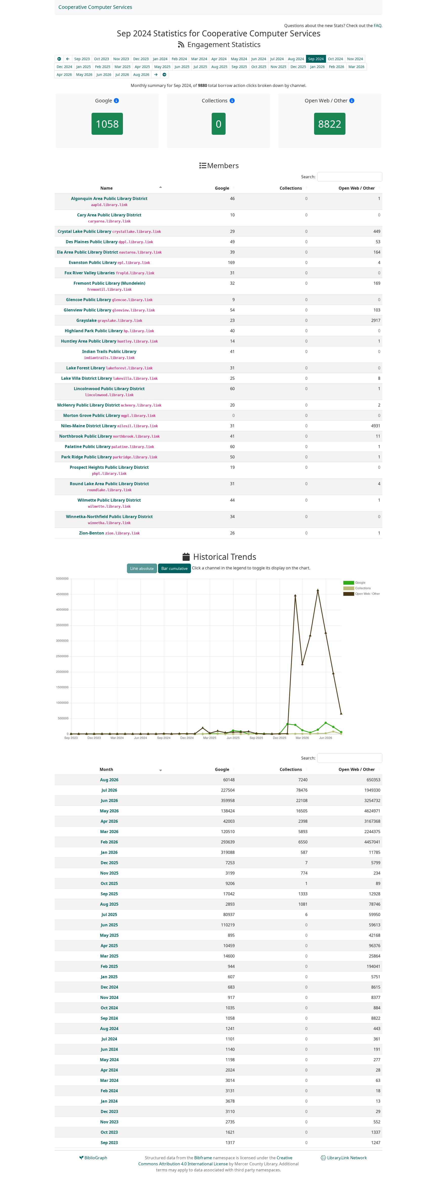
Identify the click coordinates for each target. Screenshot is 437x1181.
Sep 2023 (82, 58)
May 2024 (239, 58)
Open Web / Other (357, 188)
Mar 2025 (122, 66)
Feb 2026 (336, 66)
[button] (116, 100)
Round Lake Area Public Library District (109, 483)
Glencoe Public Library (89, 299)
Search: (308, 177)
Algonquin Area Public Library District (109, 198)
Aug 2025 (219, 66)
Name (106, 188)
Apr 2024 (219, 58)
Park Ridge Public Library (87, 457)
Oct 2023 (101, 58)
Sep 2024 (316, 58)
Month (106, 769)
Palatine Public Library (88, 446)
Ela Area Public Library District (88, 252)
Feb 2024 (179, 58)
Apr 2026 (64, 74)
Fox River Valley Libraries (90, 273)
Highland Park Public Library (94, 330)
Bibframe (203, 1158)
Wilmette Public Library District (109, 500)
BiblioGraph (95, 1158)
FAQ (377, 25)
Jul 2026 (122, 74)
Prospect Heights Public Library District (109, 467)
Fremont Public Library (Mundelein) (109, 283)
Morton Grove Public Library (92, 415)
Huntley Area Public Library (89, 341)
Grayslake (87, 320)
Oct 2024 (335, 58)
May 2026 (84, 74)
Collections (291, 188)
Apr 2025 (142, 66)
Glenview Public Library (88, 310)
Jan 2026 (317, 66)
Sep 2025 (239, 66)
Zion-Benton (92, 533)
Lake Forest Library (86, 368)
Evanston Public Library (93, 262)
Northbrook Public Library (86, 436)
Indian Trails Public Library (109, 351)
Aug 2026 (141, 74)
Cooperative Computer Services (95, 7)
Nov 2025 (278, 66)
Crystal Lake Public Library (85, 231)
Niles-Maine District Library (89, 426)
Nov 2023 (121, 58)
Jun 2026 (104, 74)
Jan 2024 (160, 58)
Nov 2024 (355, 58)
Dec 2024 (64, 66)
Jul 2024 (277, 58)
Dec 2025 (298, 66)
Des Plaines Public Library (92, 241)
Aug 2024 (296, 58)
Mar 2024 (199, 58)
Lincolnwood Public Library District (109, 388)
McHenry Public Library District (89, 405)
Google (222, 188)
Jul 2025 (200, 66)
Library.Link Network (346, 1158)
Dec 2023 (141, 58)
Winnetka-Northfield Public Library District (109, 516)
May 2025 (162, 66)
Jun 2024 (258, 58)
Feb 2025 (102, 66)
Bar (174, 568)
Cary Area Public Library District (109, 215)
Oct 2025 (258, 66)
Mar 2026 (356, 66)
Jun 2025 (182, 66)
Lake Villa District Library (87, 378)
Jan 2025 (83, 66)
